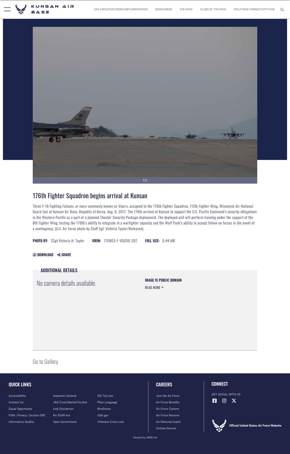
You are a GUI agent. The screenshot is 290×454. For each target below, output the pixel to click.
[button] (6, 9)
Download (44, 254)
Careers (164, 384)
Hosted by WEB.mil (145, 437)
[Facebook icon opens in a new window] (214, 401)
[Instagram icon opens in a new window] (224, 401)
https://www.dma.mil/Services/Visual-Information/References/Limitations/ (191, 318)
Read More (153, 287)
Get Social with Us (225, 394)
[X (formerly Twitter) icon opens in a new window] (234, 401)
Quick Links (20, 384)
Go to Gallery (45, 361)
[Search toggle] (282, 9)
